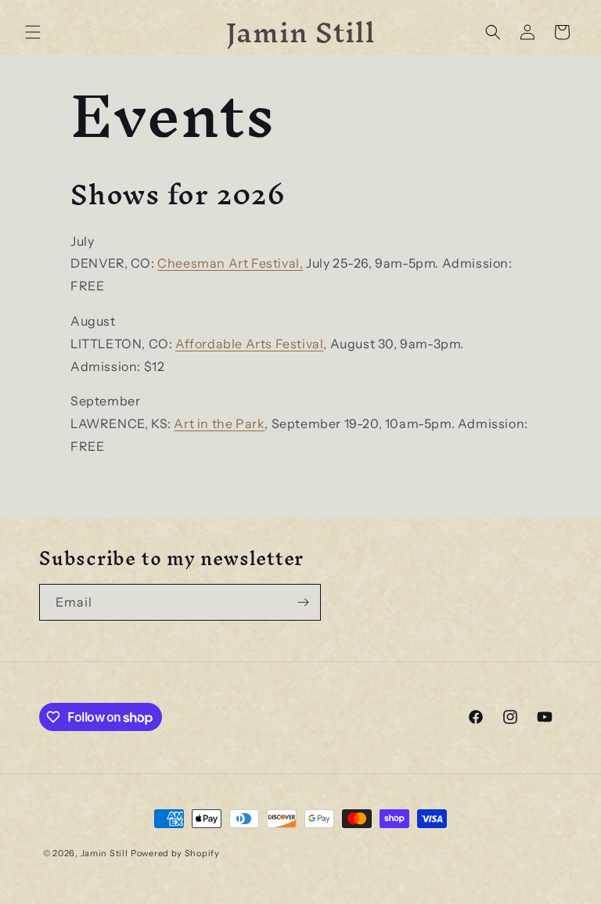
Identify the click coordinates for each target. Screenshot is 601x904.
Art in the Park (219, 423)
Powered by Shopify (175, 853)
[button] (33, 32)
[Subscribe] (303, 602)
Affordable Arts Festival (249, 343)
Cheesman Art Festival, (230, 263)
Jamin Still (104, 853)
